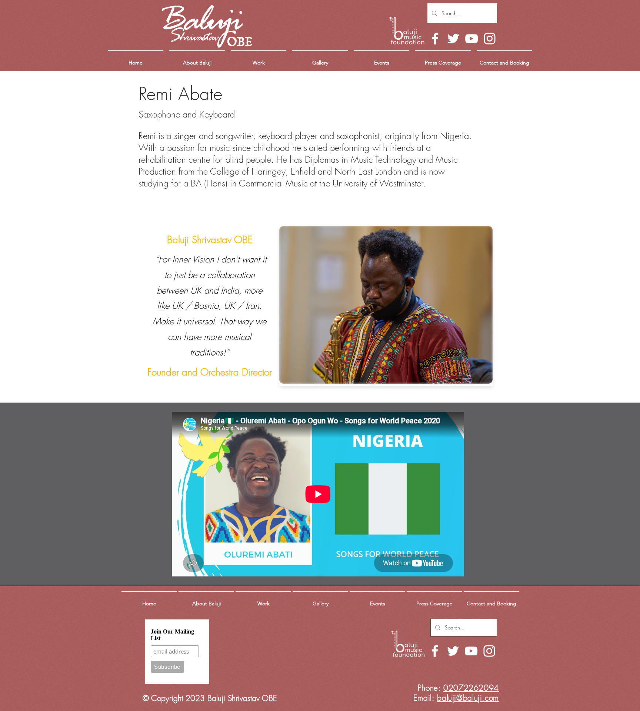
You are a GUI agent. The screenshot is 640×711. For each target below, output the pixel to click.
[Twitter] (453, 38)
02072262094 (471, 688)
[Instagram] (489, 38)
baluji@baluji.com (468, 698)
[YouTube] (471, 38)
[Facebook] (435, 38)
